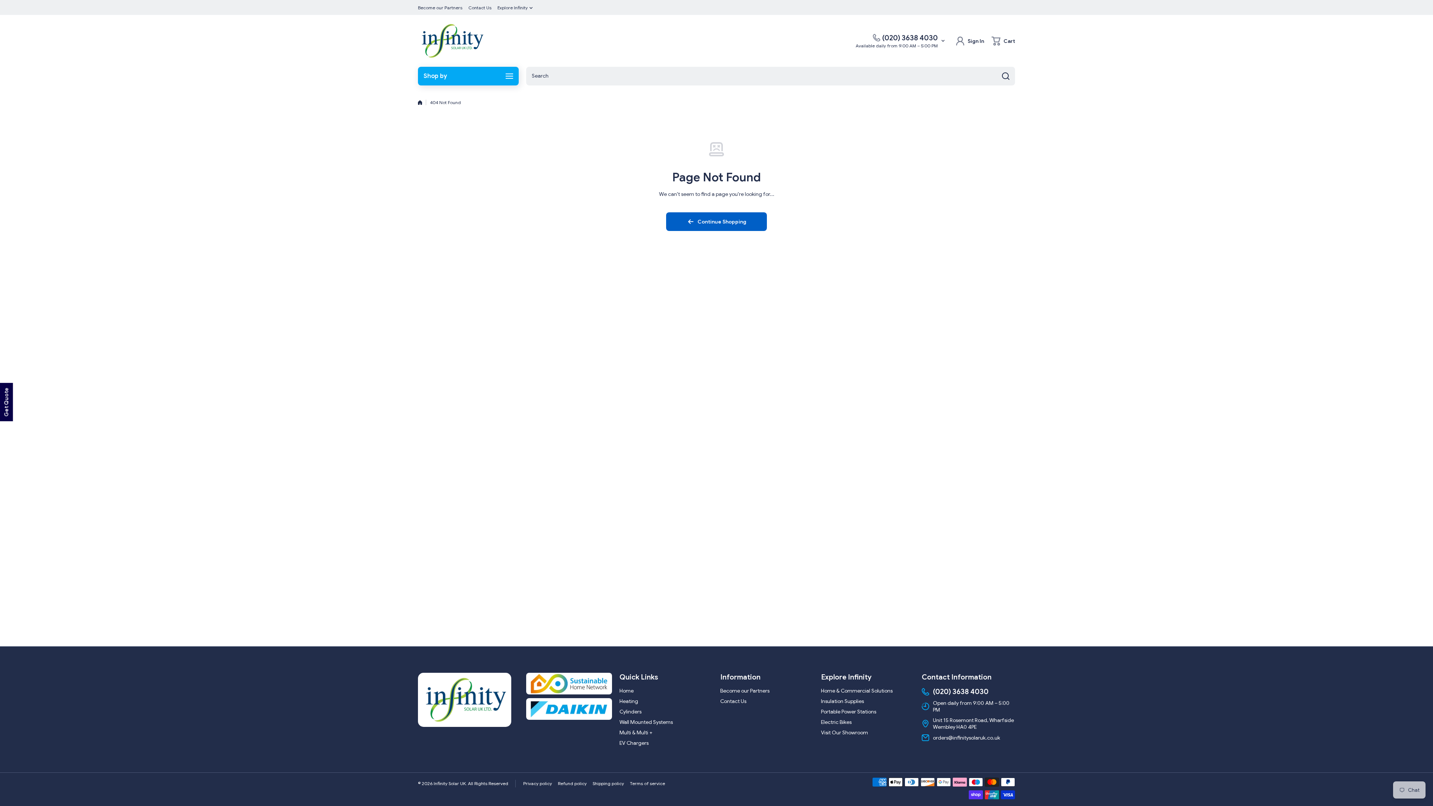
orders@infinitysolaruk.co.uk (966, 737)
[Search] (1005, 76)
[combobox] (770, 76)
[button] (1003, 41)
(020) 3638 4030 (910, 38)
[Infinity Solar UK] (451, 40)
